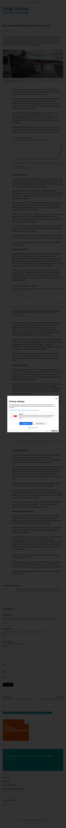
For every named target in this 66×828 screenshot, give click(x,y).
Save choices (40, 423)
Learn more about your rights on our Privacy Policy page (24, 410)
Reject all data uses (33, 427)
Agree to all (26, 423)
